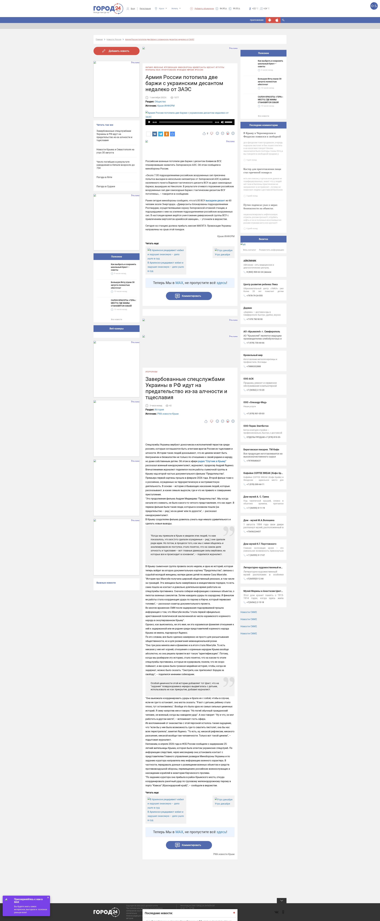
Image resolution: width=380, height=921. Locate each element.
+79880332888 (254, 366)
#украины (150, 70)
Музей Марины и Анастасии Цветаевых (265, 591)
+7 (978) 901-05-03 (255, 413)
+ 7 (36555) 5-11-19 (256, 508)
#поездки (181, 70)
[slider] (229, 121)
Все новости (116, 319)
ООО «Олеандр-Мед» (255, 402)
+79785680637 (254, 461)
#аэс (158, 70)
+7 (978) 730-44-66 (255, 343)
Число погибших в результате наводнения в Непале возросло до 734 (115, 164)
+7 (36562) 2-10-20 (255, 390)
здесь (221, 283)
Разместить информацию (271, 250)
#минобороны (185, 67)
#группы (220, 67)
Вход (133, 8)
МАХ (179, 283)
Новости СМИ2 (248, 612)
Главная (99, 39)
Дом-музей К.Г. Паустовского (259, 543)
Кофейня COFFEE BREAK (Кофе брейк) (264, 473)
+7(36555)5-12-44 (255, 578)
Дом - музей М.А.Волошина (258, 520)
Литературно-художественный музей (264, 567)
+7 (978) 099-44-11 (255, 484)
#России (199, 70)
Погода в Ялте (104, 177)
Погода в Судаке (105, 186)
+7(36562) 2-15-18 (255, 602)
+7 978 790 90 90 (255, 319)
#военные (158, 67)
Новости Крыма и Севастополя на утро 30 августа (115, 151)
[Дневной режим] (372, 6)
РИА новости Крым (168, 413)
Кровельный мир (253, 355)
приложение (256, 20)
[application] (190, 122)
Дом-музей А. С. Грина (256, 496)
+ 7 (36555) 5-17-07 (256, 555)
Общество (160, 101)
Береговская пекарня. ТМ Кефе (261, 449)
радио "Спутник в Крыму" (212, 461)
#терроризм (151, 372)
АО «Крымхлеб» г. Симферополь (261, 331)
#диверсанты (199, 67)
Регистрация (145, 8)
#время (190, 70)
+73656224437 (254, 531)
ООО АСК (248, 378)
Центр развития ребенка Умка (260, 284)
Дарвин (247, 308)
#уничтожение (168, 70)
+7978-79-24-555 (255, 295)
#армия (149, 67)
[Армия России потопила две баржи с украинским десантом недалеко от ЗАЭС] (172, 134)
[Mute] (222, 122)
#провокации (170, 67)
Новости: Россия (114, 39)
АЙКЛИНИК (249, 260)
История (159, 409)
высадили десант (215, 200)
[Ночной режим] (376, 6)
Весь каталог (249, 250)
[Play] (149, 122)
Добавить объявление (204, 8)
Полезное (116, 256)
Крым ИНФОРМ (166, 105)
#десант (211, 67)
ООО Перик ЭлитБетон (256, 426)
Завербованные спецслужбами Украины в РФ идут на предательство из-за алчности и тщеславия (114, 136)
